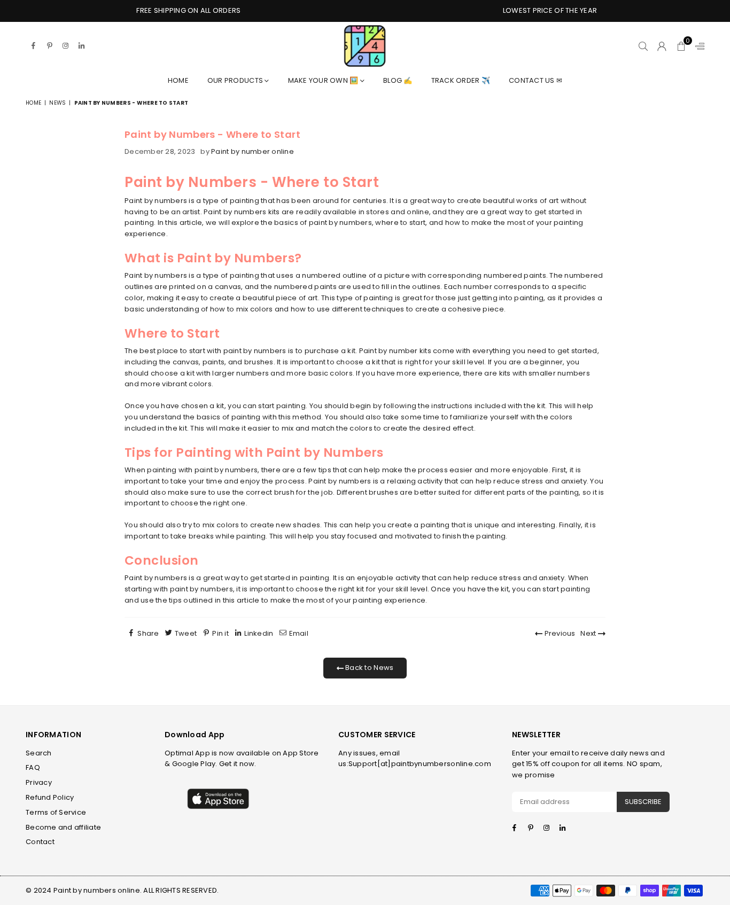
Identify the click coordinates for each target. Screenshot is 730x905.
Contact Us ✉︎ (535, 80)
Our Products (236, 80)
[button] (681, 46)
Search (39, 753)
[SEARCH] (643, 46)
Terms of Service (56, 812)
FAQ (33, 767)
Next (588, 633)
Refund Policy (50, 797)
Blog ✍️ (398, 80)
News (57, 103)
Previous (558, 633)
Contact (40, 842)
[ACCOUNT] (662, 46)
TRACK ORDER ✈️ (460, 80)
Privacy (39, 782)
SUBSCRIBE (643, 802)
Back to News (368, 667)
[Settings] (697, 46)
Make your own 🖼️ (324, 80)
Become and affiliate (63, 827)
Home (178, 80)
